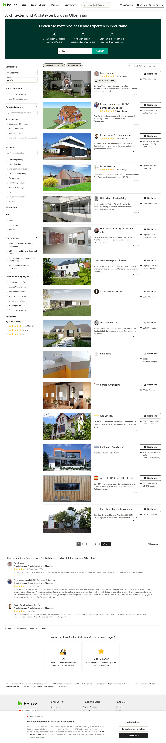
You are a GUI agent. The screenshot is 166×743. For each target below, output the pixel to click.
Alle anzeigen (11, 207)
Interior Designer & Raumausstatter (23, 138)
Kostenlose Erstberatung (19, 296)
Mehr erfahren (42, 629)
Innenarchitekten (16, 133)
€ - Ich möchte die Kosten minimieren (19, 266)
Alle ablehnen (133, 722)
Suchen (100, 50)
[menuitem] (24, 5)
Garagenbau (14, 178)
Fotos (23, 5)
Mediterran (13, 225)
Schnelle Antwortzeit (17, 94)
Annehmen (133, 735)
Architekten (13, 119)
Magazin (55, 5)
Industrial (12, 230)
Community (70, 5)
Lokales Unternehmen (18, 287)
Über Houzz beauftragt (18, 99)
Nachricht (152, 74)
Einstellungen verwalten (133, 729)
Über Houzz (55, 707)
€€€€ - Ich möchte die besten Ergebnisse (21, 245)
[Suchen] (84, 5)
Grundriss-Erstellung (17, 173)
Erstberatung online (17, 301)
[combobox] (96, 5)
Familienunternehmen (18, 291)
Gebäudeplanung (16, 159)
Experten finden (38, 5)
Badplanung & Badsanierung (20, 124)
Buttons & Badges (90, 707)
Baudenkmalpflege (16, 187)
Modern (12, 220)
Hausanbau (13, 192)
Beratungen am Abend (18, 305)
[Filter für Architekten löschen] (80, 65)
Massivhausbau (15, 164)
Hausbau (12, 201)
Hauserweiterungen (17, 197)
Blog (121, 707)
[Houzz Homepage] (10, 4)
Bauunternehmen (16, 128)
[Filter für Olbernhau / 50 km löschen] (63, 65)
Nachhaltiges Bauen (17, 183)
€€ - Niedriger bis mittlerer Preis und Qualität (22, 259)
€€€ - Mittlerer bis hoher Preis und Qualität (23, 252)
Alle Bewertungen (16, 322)
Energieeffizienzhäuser (18, 169)
